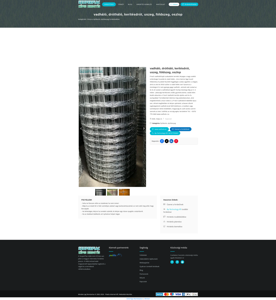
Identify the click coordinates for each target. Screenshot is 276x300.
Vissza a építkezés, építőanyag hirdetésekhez (103, 19)
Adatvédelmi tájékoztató (149, 259)
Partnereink (144, 274)
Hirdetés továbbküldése (176, 217)
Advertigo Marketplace (134, 299)
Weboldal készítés (125, 294)
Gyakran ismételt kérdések (149, 266)
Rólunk (142, 278)
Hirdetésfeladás (190, 4)
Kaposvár (168, 119)
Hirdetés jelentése (174, 222)
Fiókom (175, 4)
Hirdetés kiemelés (144, 4)
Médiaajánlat (144, 263)
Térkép (121, 4)
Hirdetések (109, 4)
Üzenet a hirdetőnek (181, 129)
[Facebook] (162, 141)
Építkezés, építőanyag (168, 123)
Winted (147, 299)
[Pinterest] (176, 141)
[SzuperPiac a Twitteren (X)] (177, 262)
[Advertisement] (138, 44)
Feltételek (143, 255)
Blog (130, 4)
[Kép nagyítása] (100, 192)
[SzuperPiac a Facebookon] (172, 262)
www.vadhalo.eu (160, 129)
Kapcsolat (160, 4)
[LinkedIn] (171, 141)
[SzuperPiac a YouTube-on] (182, 262)
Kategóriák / (82, 19)
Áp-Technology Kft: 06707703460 (166, 133)
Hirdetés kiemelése (174, 226)
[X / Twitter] (167, 141)
